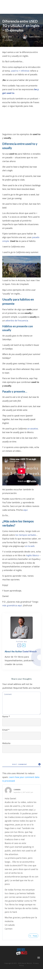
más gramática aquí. (12, 605)
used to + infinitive (20, 70)
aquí (25, 510)
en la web (30, 546)
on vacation (32, 428)
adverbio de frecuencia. (16, 320)
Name (6, 716)
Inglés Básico (32, 555)
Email (5, 729)
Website (6, 743)
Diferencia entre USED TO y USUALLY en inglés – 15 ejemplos (20, 25)
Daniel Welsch (30, 651)
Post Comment (19, 764)
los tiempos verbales (25, 535)
